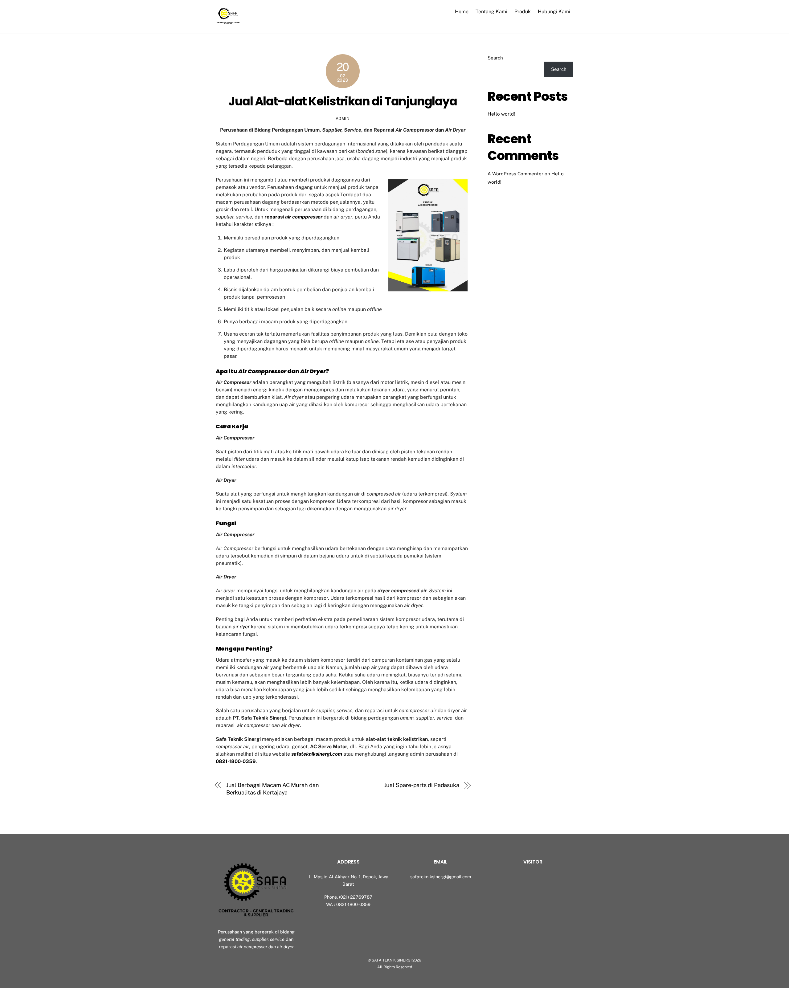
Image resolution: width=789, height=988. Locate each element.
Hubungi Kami (554, 11)
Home (461, 11)
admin (343, 118)
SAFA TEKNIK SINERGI (391, 960)
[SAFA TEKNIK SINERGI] (228, 22)
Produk (522, 11)
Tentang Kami (491, 11)
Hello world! (501, 113)
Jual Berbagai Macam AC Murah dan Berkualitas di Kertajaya (272, 789)
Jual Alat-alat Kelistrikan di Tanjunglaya (342, 101)
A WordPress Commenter (515, 173)
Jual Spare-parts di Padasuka (421, 785)
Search (495, 57)
